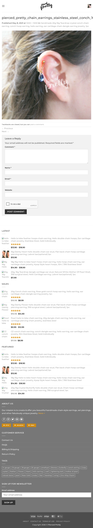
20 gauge (35, 468)
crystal (5, 471)
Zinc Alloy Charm (67, 475)
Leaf (47, 471)
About (26, 521)
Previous (7, 128)
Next (5, 131)
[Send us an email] (17, 419)
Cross (84, 468)
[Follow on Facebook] (4, 419)
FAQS (4, 445)
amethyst (45, 468)
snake (34, 475)
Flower (21, 471)
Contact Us (7, 440)
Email (8, 179)
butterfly (62, 468)
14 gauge (6, 468)
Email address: (8, 490)
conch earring (73, 468)
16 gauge (15, 468)
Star (41, 475)
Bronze (54, 468)
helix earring (38, 471)
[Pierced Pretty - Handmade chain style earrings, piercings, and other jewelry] (46, 6)
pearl (18, 475)
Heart (28, 471)
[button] (3, 6)
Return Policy (8, 454)
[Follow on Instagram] (8, 419)
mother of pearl (71, 471)
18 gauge (25, 468)
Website (8, 190)
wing (56, 475)
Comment (10, 147)
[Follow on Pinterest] (21, 419)
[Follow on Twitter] (13, 419)
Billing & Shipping (10, 449)
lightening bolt (57, 471)
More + (41, 413)
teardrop (48, 475)
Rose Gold (26, 475)
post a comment (37, 124)
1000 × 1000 (32, 23)
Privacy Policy (63, 521)
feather (13, 471)
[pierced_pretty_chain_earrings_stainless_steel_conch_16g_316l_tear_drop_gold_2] (46, 75)
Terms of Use (48, 521)
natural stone (8, 475)
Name (8, 168)
